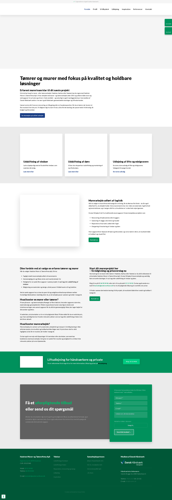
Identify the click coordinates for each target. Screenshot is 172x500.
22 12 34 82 (129, 283)
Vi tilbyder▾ (104, 9)
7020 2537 (130, 479)
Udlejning (115, 9)
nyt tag (62, 282)
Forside (87, 9)
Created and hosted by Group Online (75, 492)
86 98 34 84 (104, 283)
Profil (95, 9)
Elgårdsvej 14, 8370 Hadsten (30, 461)
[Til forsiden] (44, 9)
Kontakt (148, 9)
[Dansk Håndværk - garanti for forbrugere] (126, 94)
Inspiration (126, 9)
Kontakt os (94, 240)
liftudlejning (102, 363)
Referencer (137, 9)
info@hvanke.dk (131, 481)
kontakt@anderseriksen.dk (103, 286)
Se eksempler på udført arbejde (32, 115)
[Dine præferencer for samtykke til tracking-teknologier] (3, 496)
